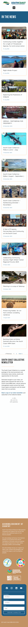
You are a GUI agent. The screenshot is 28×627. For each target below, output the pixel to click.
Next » (21, 353)
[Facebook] (7, 588)
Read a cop (5, 393)
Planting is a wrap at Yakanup (13, 286)
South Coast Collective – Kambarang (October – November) (11, 203)
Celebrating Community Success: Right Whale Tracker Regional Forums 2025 (13, 260)
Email (5, 606)
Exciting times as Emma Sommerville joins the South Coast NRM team (13, 341)
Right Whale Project (10, 70)
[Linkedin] (16, 588)
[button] (14, 7)
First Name (6, 594)
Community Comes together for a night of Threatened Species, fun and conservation (14, 44)
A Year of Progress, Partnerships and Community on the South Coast (13, 231)
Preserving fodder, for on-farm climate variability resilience (12, 313)
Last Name (6, 600)
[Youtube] (21, 588)
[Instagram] (12, 588)
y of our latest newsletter (15, 393)
